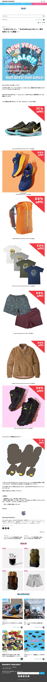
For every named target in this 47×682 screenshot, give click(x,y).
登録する (42, 673)
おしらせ (5, 621)
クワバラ (18, 658)
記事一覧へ (42, 532)
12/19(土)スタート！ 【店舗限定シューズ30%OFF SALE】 (34, 655)
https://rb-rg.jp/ (9, 525)
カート (24, 3)
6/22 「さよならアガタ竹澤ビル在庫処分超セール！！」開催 (34, 623)
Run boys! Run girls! (16, 627)
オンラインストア (40, 3)
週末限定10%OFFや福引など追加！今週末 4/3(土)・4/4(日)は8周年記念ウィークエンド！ (11, 655)
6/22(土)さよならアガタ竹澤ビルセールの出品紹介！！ (12, 623)
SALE (3, 26)
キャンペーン (7, 26)
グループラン (6, 653)
